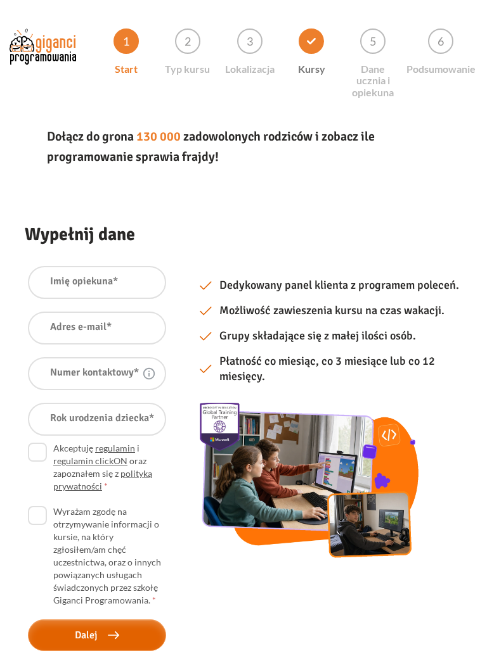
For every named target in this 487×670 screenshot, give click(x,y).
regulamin (115, 448)
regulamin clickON (90, 460)
